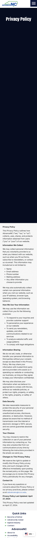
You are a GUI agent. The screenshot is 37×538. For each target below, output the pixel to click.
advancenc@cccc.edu (16, 492)
